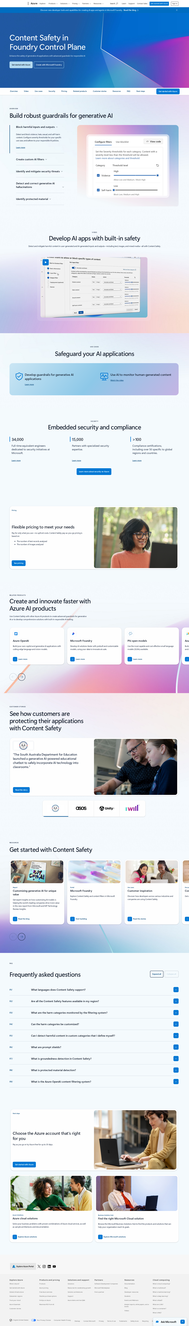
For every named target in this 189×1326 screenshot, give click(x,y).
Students (127, 1296)
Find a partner (99, 1292)
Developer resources (131, 1292)
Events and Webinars (131, 1300)
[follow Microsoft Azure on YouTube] (54, 1266)
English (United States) (20, 1320)
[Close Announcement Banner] (176, 10)
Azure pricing (43, 1288)
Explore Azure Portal (25, 1266)
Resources (97, 3)
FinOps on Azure (45, 1300)
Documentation (129, 1284)
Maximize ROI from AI (46, 1304)
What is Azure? (14, 1284)
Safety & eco (134, 1321)
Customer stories (15, 1308)
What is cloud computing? (161, 1284)
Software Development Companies (106, 1284)
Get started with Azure (159, 3)
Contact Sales (142, 3)
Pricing (75, 3)
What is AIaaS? (157, 1300)
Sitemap (77, 1321)
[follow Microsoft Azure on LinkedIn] (49, 1266)
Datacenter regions (16, 1296)
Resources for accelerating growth (79, 1288)
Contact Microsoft (89, 1321)
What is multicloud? (159, 1288)
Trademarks (123, 1321)
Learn (124, 3)
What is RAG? (157, 1313)
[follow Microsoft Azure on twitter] (39, 1266)
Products (52, 3)
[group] (37, 646)
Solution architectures (75, 1292)
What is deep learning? (160, 1296)
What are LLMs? (158, 1304)
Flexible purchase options (48, 1296)
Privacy (101, 1321)
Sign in (174, 3)
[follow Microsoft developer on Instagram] (44, 1266)
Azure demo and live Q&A (76, 1300)
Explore (42, 3)
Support (131, 3)
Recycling (145, 1321)
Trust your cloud (15, 1300)
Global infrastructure (17, 1292)
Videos (126, 1311)
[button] (46, 262)
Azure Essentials (15, 1304)
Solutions (64, 3)
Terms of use (111, 1321)
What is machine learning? (161, 1292)
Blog (126, 1288)
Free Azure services (45, 1292)
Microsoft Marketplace (102, 1288)
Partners (85, 3)
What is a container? (159, 1308)
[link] (14, 92)
